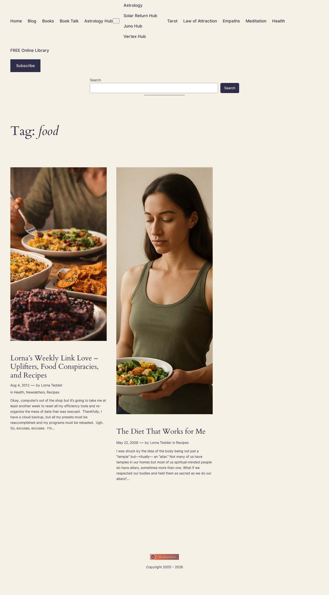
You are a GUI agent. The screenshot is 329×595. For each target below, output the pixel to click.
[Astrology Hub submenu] (116, 20)
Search (95, 80)
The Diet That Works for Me (161, 431)
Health (19, 392)
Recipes (53, 392)
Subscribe (25, 65)
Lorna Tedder (51, 385)
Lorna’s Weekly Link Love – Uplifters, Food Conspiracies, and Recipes (54, 367)
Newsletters (35, 392)
